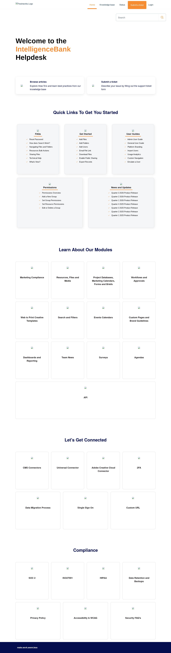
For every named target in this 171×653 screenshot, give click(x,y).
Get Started (85, 134)
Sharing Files (34, 154)
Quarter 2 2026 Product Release (124, 197)
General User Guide (135, 143)
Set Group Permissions (51, 200)
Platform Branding (134, 147)
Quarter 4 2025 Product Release (124, 204)
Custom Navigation (135, 158)
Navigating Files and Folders (41, 147)
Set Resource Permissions (53, 204)
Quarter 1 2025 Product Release (124, 215)
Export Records (85, 162)
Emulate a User (133, 162)
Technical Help (35, 158)
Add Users (83, 147)
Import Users (132, 151)
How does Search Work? (39, 143)
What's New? (34, 162)
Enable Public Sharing (88, 158)
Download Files (85, 154)
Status (122, 4)
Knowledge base (107, 4)
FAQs (38, 134)
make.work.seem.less (27, 647)
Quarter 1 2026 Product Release (124, 200)
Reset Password (36, 139)
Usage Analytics (134, 154)
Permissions (50, 187)
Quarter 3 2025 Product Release (124, 208)
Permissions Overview (51, 193)
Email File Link (85, 151)
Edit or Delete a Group (51, 208)
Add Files (83, 139)
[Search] (162, 17)
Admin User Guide (135, 139)
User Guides (133, 134)
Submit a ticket (137, 5)
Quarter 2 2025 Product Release (124, 211)
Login (150, 4)
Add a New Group (49, 197)
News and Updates (121, 187)
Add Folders (84, 143)
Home (92, 4)
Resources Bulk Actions (39, 151)
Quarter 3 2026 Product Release (124, 193)
